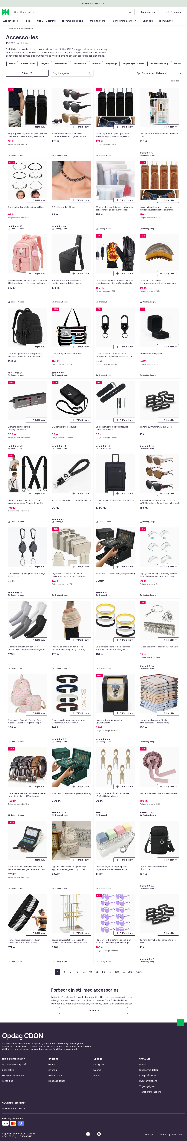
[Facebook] (99, 1134)
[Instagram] (88, 1134)
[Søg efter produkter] (130, 12)
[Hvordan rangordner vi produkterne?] (138, 73)
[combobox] (73, 12)
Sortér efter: (148, 73)
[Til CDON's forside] (5, 12)
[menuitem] (11, 20)
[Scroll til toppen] (180, 1022)
